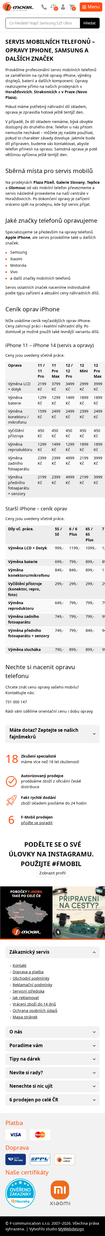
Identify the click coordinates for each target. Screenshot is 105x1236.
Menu (94, 7)
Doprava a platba (28, 971)
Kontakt (19, 965)
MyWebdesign (71, 1228)
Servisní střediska (28, 991)
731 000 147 (16, 701)
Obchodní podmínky (31, 978)
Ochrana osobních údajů (35, 1010)
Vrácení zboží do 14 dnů (34, 1004)
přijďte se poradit (36, 822)
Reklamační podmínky (32, 984)
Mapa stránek (25, 1016)
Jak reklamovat (26, 997)
